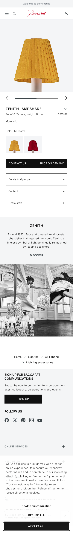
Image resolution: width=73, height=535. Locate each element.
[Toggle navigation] (6, 13)
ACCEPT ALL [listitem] (36, 526)
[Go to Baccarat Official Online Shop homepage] (36, 13)
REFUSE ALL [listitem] (36, 515)
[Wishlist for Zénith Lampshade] (65, 109)
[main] (36, 188)
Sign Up (23, 399)
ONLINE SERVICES (16, 446)
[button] (66, 13)
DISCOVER (36, 255)
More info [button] (11, 121)
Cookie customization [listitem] (36, 506)
